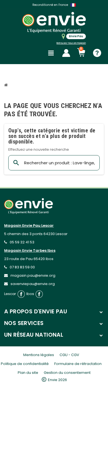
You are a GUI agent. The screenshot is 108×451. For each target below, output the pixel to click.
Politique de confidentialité (25, 363)
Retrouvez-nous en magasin (71, 43)
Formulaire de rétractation (78, 363)
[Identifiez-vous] (66, 53)
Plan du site (28, 372)
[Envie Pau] (54, 22)
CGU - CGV (69, 354)
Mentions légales (38, 354)
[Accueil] (7, 85)
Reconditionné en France (50, 5)
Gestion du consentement (67, 372)
